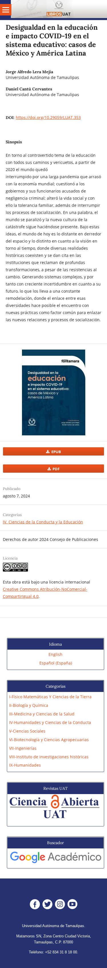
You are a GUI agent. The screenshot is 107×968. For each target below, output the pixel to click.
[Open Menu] (5, 9)
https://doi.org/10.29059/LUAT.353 (48, 117)
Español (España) (55, 663)
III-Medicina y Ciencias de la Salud (41, 714)
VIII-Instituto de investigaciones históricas (48, 756)
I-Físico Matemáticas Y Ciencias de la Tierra (50, 696)
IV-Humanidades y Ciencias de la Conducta (50, 722)
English (55, 654)
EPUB (56, 451)
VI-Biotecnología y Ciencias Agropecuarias (49, 739)
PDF (56, 468)
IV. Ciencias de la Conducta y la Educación (43, 522)
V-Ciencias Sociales (27, 731)
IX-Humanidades (25, 765)
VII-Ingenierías (23, 748)
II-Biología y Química (28, 705)
